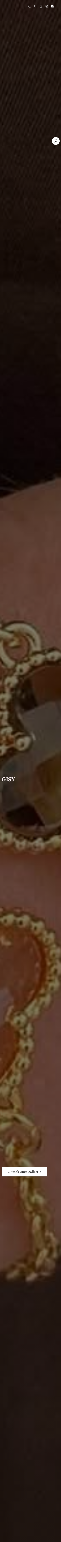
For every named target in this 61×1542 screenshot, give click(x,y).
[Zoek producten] (56, 141)
